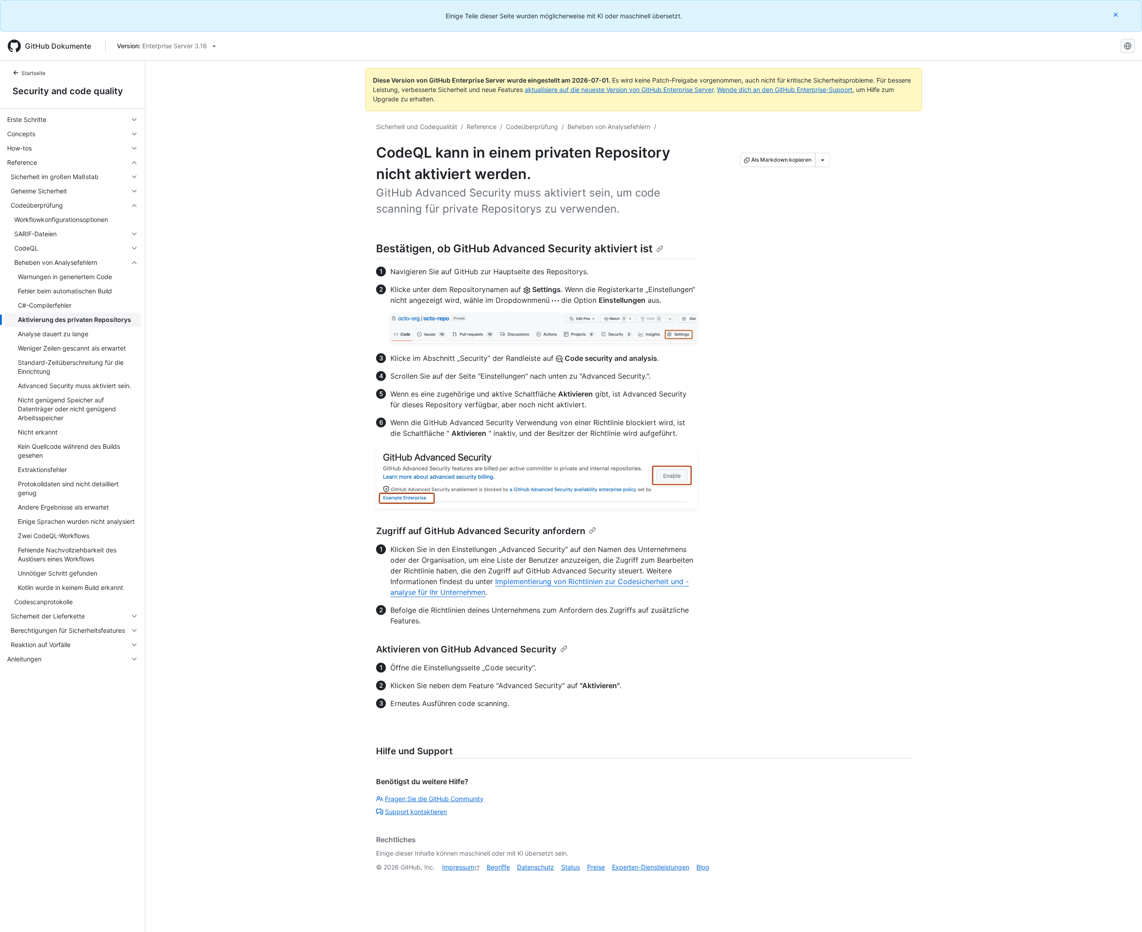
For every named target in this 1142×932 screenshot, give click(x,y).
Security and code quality (67, 91)
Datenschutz (535, 867)
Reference (482, 126)
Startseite (33, 73)
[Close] (1116, 14)
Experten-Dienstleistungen (650, 867)
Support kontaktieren (416, 811)
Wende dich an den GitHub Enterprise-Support (784, 89)
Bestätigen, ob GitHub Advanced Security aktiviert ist (514, 248)
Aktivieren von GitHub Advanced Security (466, 649)
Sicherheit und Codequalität (416, 126)
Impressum (458, 867)
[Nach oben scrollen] (1122, 912)
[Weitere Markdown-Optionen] (822, 160)
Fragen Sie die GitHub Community (434, 798)
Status (570, 867)
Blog (702, 867)
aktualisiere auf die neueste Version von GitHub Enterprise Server (619, 89)
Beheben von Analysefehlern (608, 126)
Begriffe (498, 867)
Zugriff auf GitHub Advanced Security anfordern (480, 531)
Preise (596, 867)
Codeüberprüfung (532, 126)
